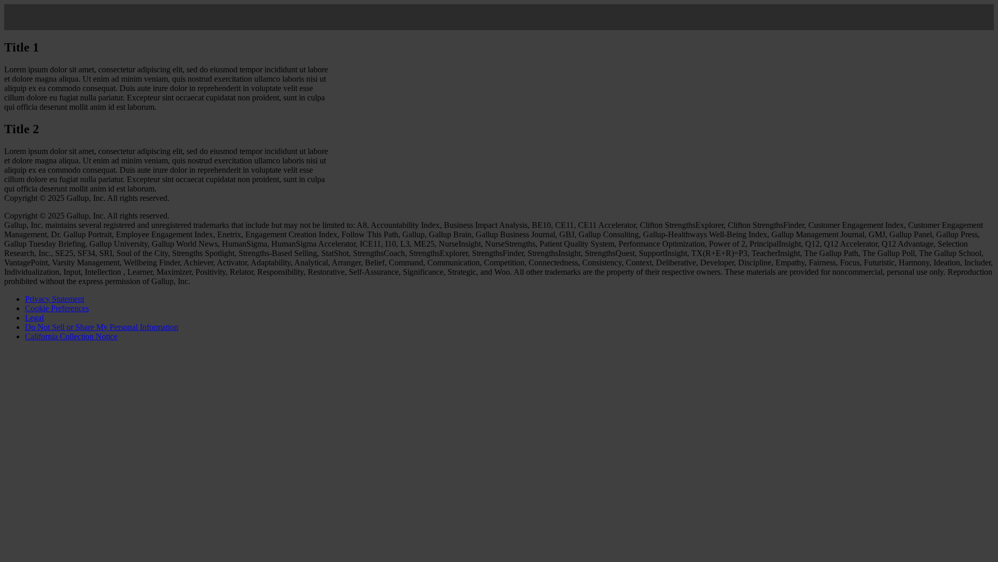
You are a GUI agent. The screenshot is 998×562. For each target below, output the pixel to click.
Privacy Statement (54, 299)
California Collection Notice (71, 336)
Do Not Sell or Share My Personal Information (101, 327)
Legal (34, 317)
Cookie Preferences (57, 308)
